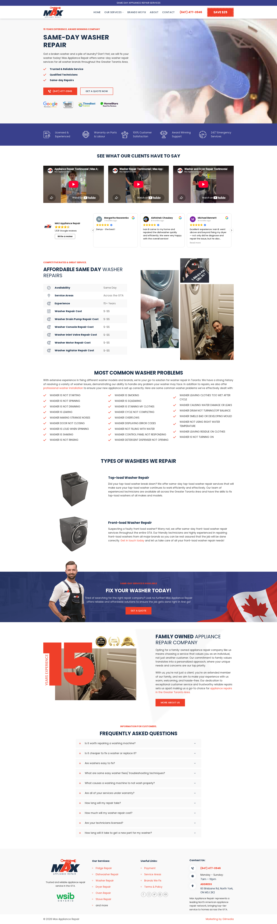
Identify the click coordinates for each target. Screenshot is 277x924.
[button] (231, 230)
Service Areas (152, 874)
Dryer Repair (103, 887)
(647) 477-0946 (191, 12)
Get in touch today (132, 540)
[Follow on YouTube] (165, 894)
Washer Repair (105, 880)
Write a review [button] (65, 236)
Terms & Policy (153, 887)
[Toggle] (196, 743)
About (154, 12)
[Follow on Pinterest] (160, 894)
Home (97, 12)
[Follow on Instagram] (148, 894)
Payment (150, 868)
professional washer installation (63, 388)
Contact (168, 12)
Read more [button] (195, 243)
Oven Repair (103, 893)
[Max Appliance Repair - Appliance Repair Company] (56, 12)
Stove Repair (103, 899)
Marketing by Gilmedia (220, 919)
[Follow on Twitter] (154, 894)
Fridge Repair (104, 868)
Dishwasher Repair (107, 874)
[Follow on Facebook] (143, 894)
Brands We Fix (136, 12)
